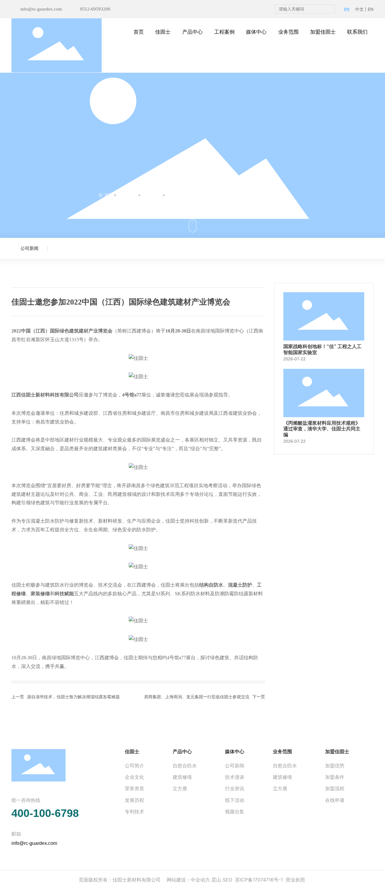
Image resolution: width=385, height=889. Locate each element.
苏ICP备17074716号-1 (259, 880)
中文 (359, 9)
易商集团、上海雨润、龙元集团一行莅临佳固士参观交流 (196, 696)
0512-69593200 (95, 9)
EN (371, 9)
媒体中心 (127, 195)
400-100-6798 (45, 813)
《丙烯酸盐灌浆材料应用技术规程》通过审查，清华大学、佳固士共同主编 (321, 428)
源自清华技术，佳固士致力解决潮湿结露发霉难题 (73, 696)
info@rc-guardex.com (41, 9)
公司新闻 (151, 195)
